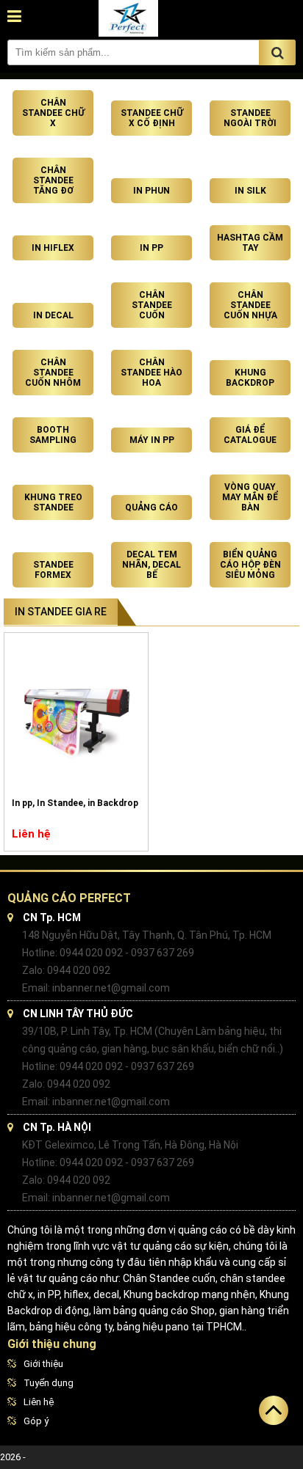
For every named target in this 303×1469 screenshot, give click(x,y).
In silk (250, 191)
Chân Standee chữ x (53, 113)
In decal (53, 315)
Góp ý (36, 1420)
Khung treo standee (53, 502)
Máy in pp (151, 440)
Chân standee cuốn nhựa (250, 305)
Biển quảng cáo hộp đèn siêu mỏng (250, 564)
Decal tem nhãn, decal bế (151, 564)
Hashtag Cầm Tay (250, 242)
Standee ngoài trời (250, 118)
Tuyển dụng (49, 1382)
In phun (151, 191)
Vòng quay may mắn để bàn (250, 497)
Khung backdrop (250, 377)
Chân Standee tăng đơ (53, 180)
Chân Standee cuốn (152, 305)
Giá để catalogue (250, 435)
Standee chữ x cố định (152, 118)
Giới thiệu (43, 1363)
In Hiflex (53, 248)
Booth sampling (52, 435)
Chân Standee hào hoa (151, 372)
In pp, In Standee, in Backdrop (75, 803)
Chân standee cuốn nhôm (53, 372)
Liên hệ (39, 1401)
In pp (151, 248)
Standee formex (53, 570)
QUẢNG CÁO (151, 507)
